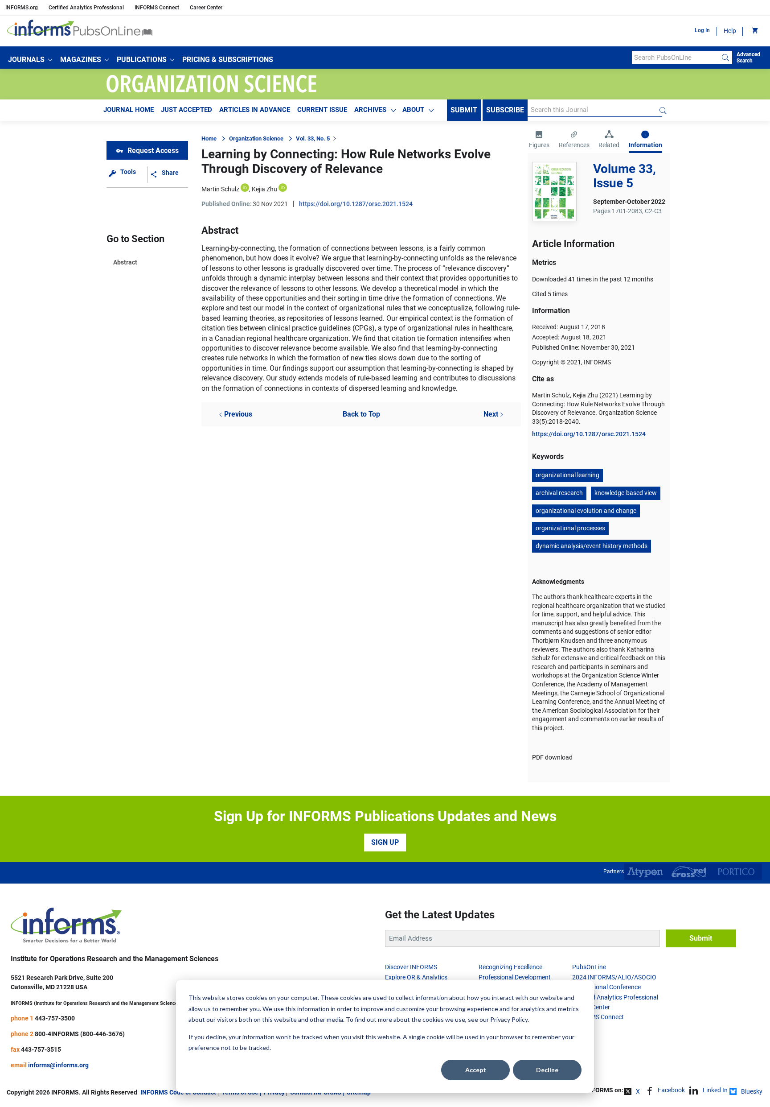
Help (730, 30)
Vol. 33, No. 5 (313, 138)
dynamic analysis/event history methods (591, 545)
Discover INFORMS (411, 967)
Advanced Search (748, 57)
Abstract (125, 262)
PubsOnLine (589, 967)
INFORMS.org (21, 7)
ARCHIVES (370, 110)
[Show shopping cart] (754, 31)
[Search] (725, 57)
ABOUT (413, 110)
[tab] (539, 140)
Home (209, 138)
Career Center (206, 7)
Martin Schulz (220, 189)
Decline (547, 1070)
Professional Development (515, 977)
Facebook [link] (671, 1090)
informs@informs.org (58, 1065)
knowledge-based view (625, 492)
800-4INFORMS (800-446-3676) (80, 1033)
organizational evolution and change (586, 510)
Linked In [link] (715, 1090)
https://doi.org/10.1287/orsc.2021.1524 (356, 203)
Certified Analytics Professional (86, 7)
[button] (30, 60)
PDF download (552, 757)
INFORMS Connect (157, 7)
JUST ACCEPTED (186, 110)
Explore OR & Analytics (416, 977)
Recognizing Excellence (510, 967)
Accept (475, 1070)
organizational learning (567, 475)
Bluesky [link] (751, 1091)
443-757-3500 (55, 1018)
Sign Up (385, 842)
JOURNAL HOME (128, 110)
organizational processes (570, 528)
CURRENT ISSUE (322, 110)
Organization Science (256, 138)
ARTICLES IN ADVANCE (254, 110)
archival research (559, 492)
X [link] (638, 1091)
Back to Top (361, 414)
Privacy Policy (509, 1019)
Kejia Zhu (264, 189)
